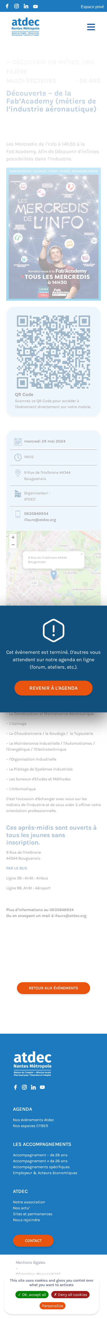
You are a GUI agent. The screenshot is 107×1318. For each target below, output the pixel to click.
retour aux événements (53, 988)
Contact (33, 1240)
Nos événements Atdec (33, 1119)
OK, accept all (33, 1294)
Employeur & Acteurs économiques (45, 1172)
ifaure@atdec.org (40, 519)
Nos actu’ (21, 1208)
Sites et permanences (32, 1214)
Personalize (52, 1305)
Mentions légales (30, 1262)
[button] (54, 575)
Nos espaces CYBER (30, 1125)
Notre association (29, 1202)
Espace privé (92, 7)
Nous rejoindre (26, 1219)
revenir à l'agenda (53, 688)
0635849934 (36, 513)
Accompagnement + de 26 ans (40, 1161)
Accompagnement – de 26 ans (40, 1155)
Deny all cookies (72, 1294)
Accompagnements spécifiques (41, 1166)
